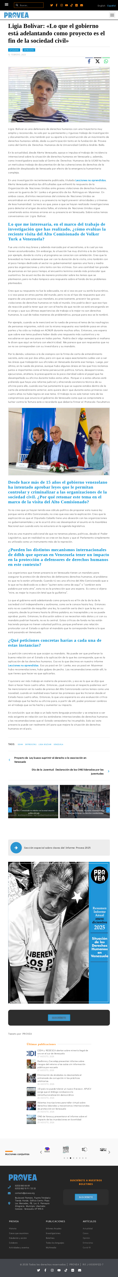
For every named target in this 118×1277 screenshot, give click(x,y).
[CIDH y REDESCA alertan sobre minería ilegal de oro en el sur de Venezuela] (31, 1053)
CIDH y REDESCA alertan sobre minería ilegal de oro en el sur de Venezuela (62, 1052)
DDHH (20, 744)
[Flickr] (76, 5)
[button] (7, 4)
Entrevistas (29, 50)
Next (108, 810)
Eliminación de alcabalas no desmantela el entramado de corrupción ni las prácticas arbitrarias (59, 1078)
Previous (10, 810)
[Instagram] (61, 5)
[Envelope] (81, 5)
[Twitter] (51, 5)
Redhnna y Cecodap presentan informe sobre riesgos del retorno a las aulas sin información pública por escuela (61, 1064)
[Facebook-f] (56, 5)
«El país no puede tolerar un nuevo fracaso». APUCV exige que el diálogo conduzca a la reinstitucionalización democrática (64, 1091)
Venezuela (58, 744)
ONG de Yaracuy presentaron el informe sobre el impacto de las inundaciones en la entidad (62, 1118)
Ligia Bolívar (45, 744)
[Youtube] (66, 5)
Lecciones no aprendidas (90, 180)
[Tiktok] (71, 5)
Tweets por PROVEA (20, 1033)
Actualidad (14, 50)
